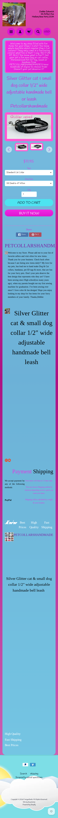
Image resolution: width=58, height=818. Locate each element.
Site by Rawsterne (29, 802)
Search (23, 773)
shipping (34, 773)
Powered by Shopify (29, 805)
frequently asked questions (29, 777)
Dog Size (29, 179)
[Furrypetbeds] (14, 14)
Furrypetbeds (28, 799)
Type (29, 168)
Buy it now (29, 213)
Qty (29, 190)
